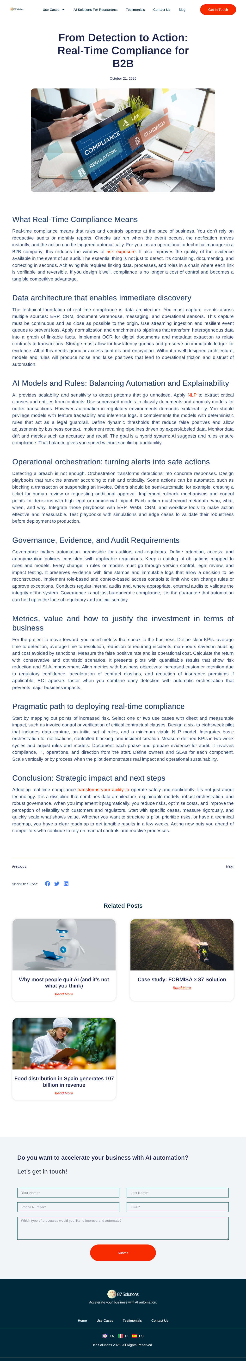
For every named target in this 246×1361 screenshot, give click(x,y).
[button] (47, 884)
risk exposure (121, 251)
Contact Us (161, 10)
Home (82, 1320)
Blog (181, 10)
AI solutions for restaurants (95, 10)
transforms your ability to (103, 789)
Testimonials (135, 10)
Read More (64, 994)
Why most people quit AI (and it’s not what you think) (64, 982)
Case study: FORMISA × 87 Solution (182, 979)
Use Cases (105, 1320)
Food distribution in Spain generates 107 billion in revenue (64, 1081)
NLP (193, 394)
